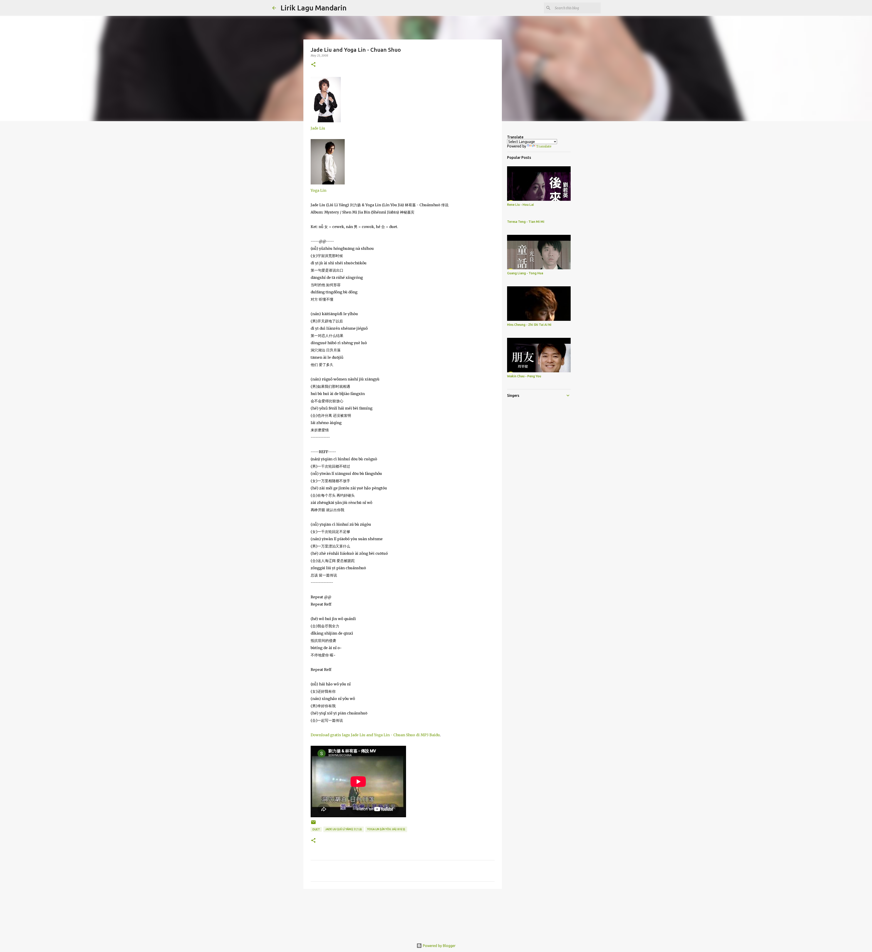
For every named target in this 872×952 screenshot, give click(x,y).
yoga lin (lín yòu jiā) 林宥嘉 (386, 829)
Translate (543, 146)
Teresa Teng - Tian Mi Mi (525, 221)
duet (316, 829)
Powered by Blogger (439, 946)
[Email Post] (313, 823)
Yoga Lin (318, 190)
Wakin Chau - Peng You (524, 376)
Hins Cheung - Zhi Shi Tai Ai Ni (529, 324)
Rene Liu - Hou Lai (520, 204)
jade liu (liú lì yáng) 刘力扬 (343, 829)
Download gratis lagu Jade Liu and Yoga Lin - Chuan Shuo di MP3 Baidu (375, 735)
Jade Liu (318, 128)
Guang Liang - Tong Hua (525, 273)
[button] (313, 65)
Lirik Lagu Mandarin (313, 8)
